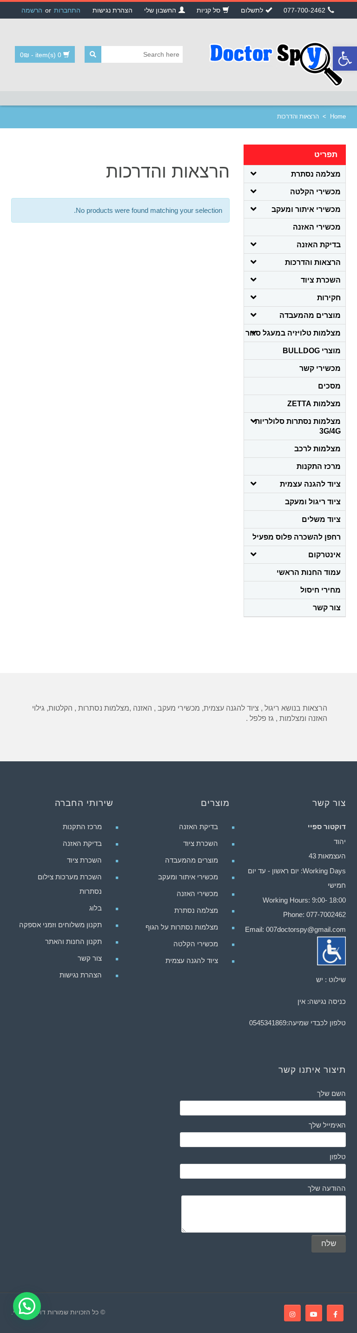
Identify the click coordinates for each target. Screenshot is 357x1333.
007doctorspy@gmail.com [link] (306, 929)
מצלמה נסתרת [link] (316, 174)
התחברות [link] (67, 10)
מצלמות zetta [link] (314, 404)
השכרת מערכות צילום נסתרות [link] (70, 884)
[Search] (93, 54)
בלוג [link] (95, 908)
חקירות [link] (329, 298)
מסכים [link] (329, 386)
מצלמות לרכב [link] (317, 449)
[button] (27, 1306)
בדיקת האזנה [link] (319, 245)
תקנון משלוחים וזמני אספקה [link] (60, 925)
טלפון (338, 1157)
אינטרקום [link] (324, 555)
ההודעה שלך (327, 1188)
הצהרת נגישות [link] (81, 975)
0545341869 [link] (267, 1023)
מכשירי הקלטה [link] (315, 192)
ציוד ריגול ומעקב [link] (313, 502)
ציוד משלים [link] (321, 519)
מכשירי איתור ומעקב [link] (306, 209)
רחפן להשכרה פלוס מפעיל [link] (296, 537)
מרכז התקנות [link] (319, 466)
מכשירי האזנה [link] (317, 227)
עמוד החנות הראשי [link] (309, 572)
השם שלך (331, 1093)
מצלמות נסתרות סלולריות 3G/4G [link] (298, 426)
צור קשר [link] (327, 608)
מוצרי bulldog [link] (312, 351)
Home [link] (338, 116)
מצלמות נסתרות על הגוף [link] (181, 927)
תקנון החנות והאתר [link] (73, 941)
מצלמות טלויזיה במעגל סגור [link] (293, 333)
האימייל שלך (327, 1125)
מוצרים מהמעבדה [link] (310, 315)
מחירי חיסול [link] (320, 590)
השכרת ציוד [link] (321, 280)
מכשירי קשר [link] (320, 368)
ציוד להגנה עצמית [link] (310, 484)
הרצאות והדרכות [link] (313, 262)
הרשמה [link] (31, 10)
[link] (345, 58)
